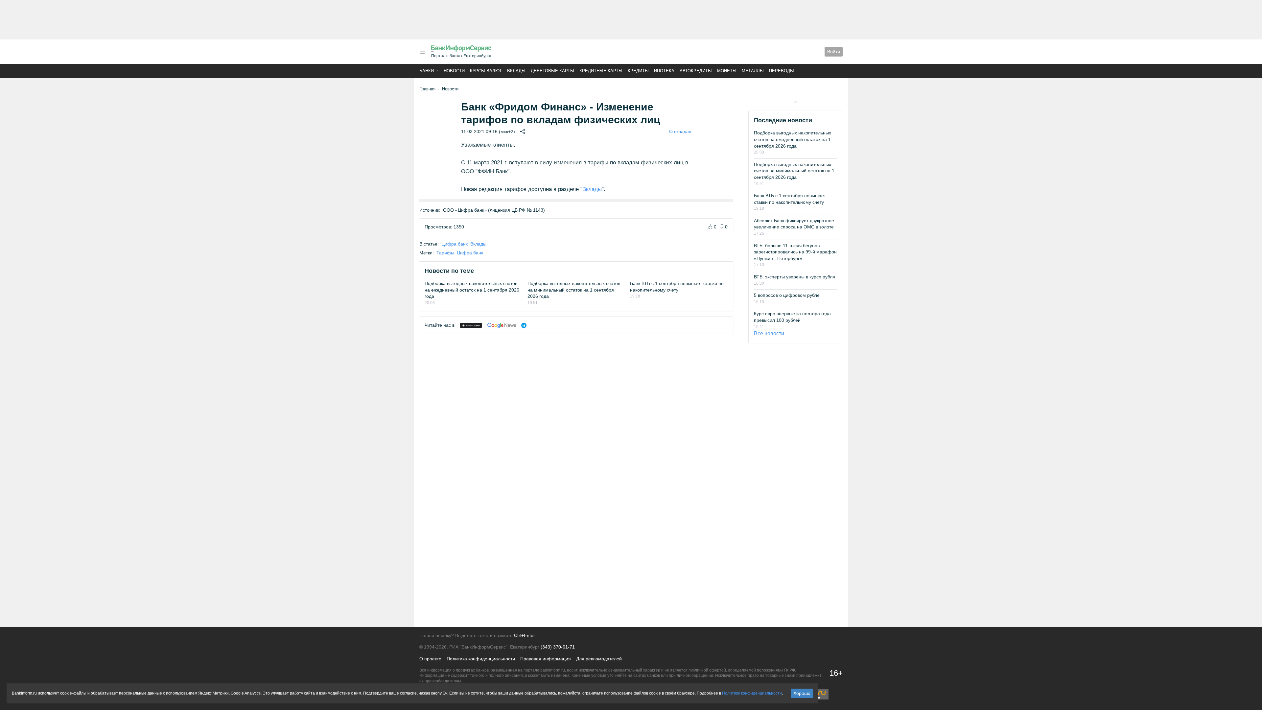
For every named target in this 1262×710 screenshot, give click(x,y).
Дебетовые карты (552, 70)
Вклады (516, 70)
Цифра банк (454, 244)
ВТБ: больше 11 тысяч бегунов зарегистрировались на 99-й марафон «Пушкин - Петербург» (795, 252)
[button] (422, 51)
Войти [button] (833, 51)
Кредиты (638, 70)
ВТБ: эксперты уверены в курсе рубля (794, 276)
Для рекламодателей (599, 658)
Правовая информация (545, 658)
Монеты (726, 70)
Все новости (769, 333)
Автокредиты (696, 70)
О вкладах (680, 131)
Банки (426, 70)
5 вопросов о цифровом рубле (787, 295)
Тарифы (445, 252)
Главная (427, 88)
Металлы (753, 70)
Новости (454, 70)
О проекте (430, 658)
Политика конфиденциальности (481, 658)
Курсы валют (486, 70)
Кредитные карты (600, 70)
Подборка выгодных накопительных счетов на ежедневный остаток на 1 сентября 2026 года (472, 290)
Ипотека (664, 70)
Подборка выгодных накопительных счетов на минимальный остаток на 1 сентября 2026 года (573, 290)
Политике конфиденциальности (752, 693)
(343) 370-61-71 (558, 647)
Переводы (781, 70)
